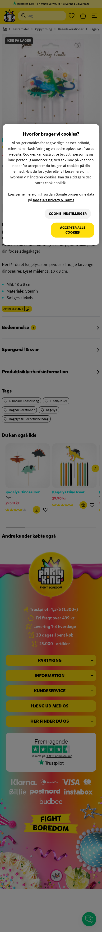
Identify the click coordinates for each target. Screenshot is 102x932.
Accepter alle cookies (72, 230)
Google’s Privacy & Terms (53, 199)
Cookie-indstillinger (68, 213)
